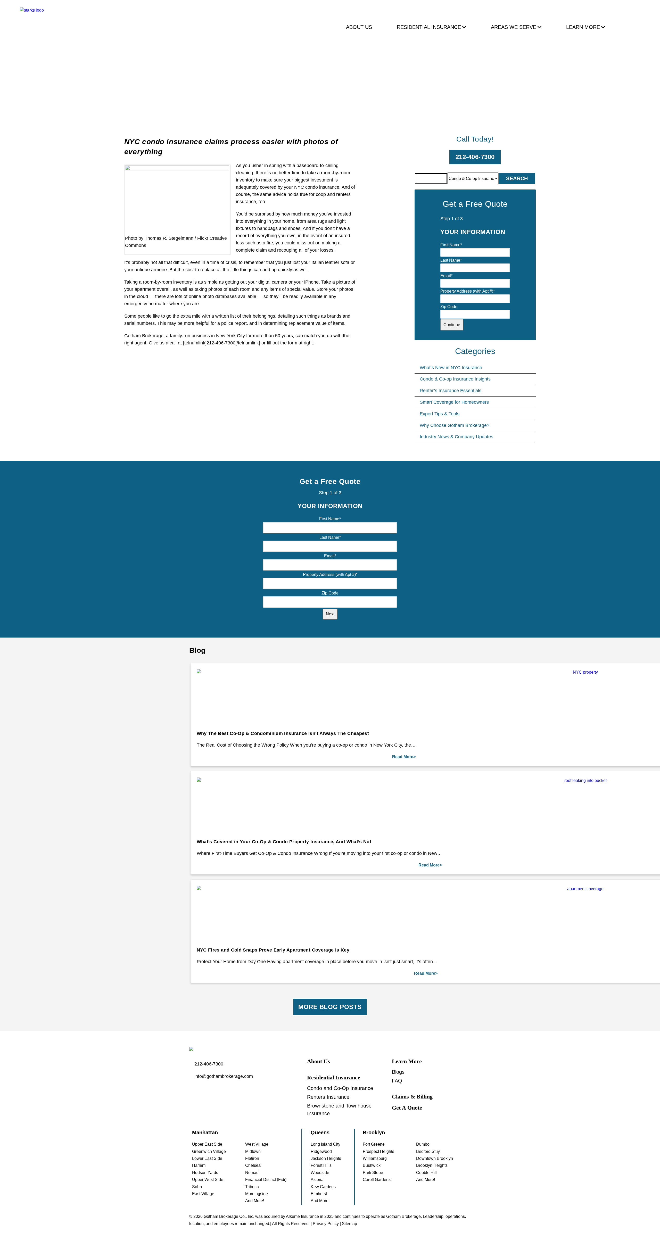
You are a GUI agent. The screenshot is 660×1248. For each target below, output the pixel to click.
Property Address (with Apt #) (467, 291)
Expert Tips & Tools (439, 413)
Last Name (451, 260)
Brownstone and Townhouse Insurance (339, 1109)
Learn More (583, 27)
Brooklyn (374, 1132)
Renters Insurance (328, 1097)
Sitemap (349, 1223)
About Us (359, 27)
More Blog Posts (329, 1006)
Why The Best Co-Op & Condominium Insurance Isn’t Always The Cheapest (283, 733)
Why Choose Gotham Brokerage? (454, 425)
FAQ (397, 1081)
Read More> (404, 757)
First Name (451, 245)
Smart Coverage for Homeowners (454, 402)
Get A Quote (407, 1107)
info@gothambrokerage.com (223, 1076)
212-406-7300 (475, 156)
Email (446, 276)
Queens (320, 1132)
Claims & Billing (412, 1096)
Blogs (398, 1072)
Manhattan (205, 1132)
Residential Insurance (429, 27)
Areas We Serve (513, 27)
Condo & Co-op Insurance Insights (455, 379)
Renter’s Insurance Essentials (450, 390)
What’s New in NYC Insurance (451, 367)
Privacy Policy (326, 1223)
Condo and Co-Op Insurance (340, 1088)
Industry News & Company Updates (456, 436)
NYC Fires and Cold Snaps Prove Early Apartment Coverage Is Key (273, 950)
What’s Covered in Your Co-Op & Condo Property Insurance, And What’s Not (284, 841)
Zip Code (448, 306)
